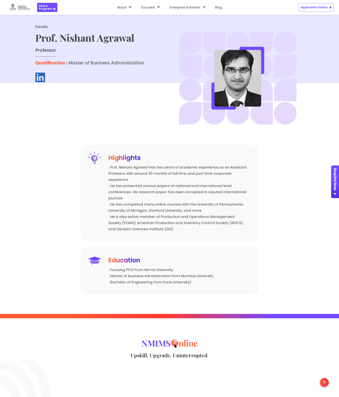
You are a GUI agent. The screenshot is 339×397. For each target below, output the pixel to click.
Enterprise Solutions (185, 7)
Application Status (314, 7)
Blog (218, 7)
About (122, 7)
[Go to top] (324, 382)
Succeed (148, 7)
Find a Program (45, 7)
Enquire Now (335, 179)
